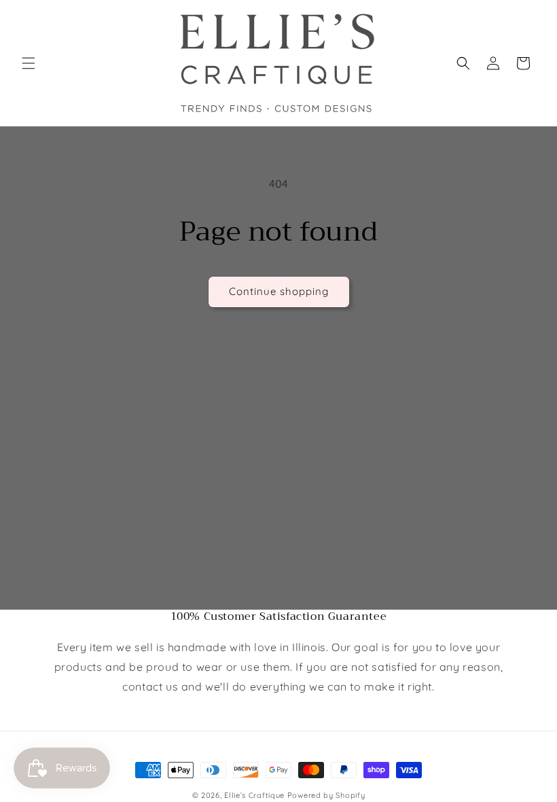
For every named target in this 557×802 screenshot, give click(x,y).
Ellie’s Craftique (255, 795)
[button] (28, 63)
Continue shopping (279, 291)
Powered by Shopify (326, 795)
